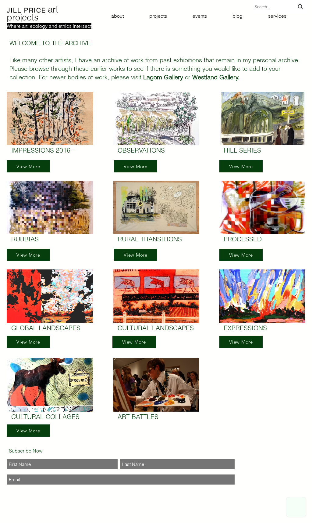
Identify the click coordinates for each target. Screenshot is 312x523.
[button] (50, 126)
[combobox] (279, 7)
